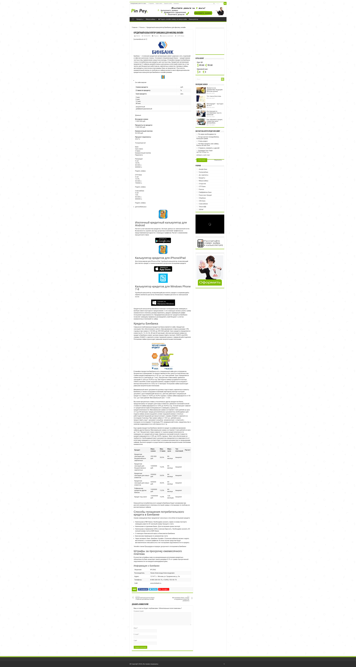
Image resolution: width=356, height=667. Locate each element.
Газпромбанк (203, 172)
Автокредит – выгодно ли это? (215, 104)
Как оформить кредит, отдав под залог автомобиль (215, 121)
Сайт (135, 640)
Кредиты (139, 19)
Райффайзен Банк (205, 192)
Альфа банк (203, 169)
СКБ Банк (202, 201)
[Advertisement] (210, 41)
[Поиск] (225, 3)
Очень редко (203, 141)
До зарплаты (203, 175)
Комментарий (139, 611)
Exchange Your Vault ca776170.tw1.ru (204, 151)
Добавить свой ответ (203, 155)
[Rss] (214, 4)
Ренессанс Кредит (205, 195)
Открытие (202, 184)
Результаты (218, 160)
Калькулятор (193, 19)
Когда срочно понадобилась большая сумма (207, 137)
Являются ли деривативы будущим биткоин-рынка (214, 89)
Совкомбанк (203, 204)
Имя (136, 628)
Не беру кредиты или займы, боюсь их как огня (207, 144)
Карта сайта (159, 3)
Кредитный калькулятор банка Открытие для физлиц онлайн (145, 598)
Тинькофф (202, 207)
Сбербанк (202, 198)
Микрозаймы (150, 19)
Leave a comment (167, 36)
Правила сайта (168, 3)
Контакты (176, 3)
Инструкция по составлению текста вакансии (214, 112)
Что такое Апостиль (214, 96)
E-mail (136, 634)
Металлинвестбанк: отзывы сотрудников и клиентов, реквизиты (180, 598)
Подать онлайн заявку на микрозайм (173, 19)
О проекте (151, 3)
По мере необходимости (207, 134)
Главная (133, 19)
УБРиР (201, 209)
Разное (142, 27)
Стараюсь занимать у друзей (208, 148)
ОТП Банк (202, 186)
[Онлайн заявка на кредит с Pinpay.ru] (140, 10)
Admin (138, 36)
